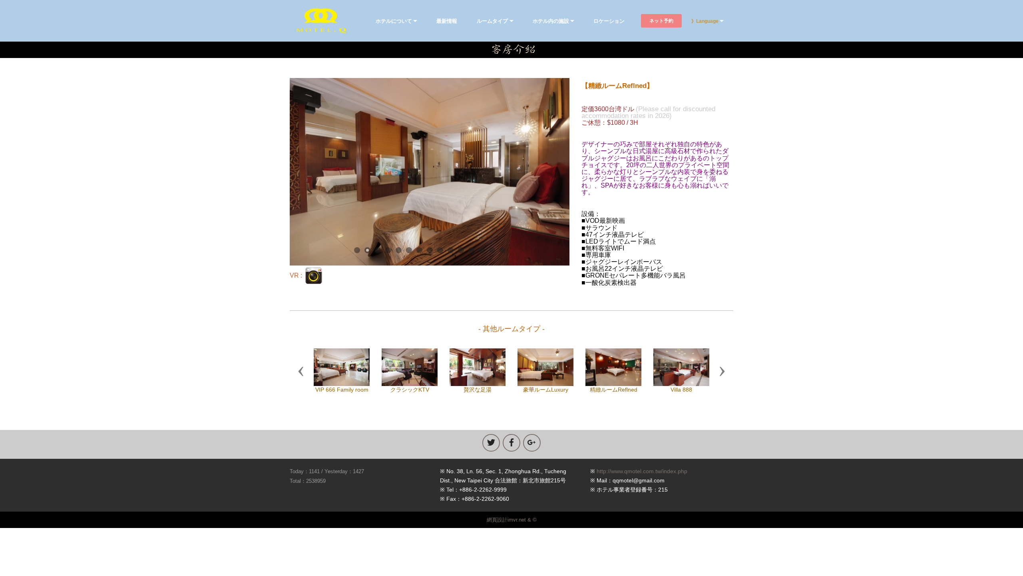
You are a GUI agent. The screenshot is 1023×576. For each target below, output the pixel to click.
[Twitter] (491, 443)
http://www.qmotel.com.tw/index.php (642, 471)
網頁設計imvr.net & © (512, 520)
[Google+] (532, 443)
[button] (301, 371)
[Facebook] (511, 443)
